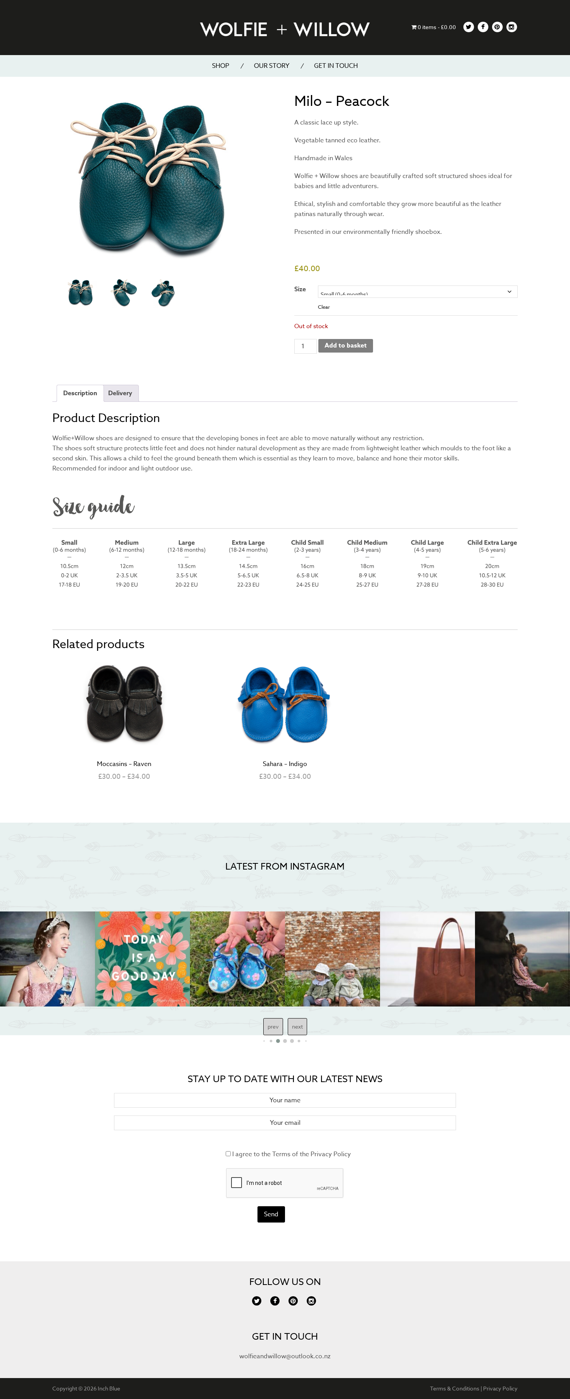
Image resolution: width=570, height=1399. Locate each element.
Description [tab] (80, 393)
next (297, 1026)
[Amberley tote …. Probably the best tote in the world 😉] (397, 958)
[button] (263, 1040)
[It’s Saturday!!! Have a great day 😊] (112, 958)
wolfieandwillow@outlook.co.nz (285, 1356)
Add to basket (346, 345)
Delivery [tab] (120, 393)
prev (273, 1026)
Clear (324, 306)
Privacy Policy (331, 1154)
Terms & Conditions (454, 1388)
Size (300, 289)
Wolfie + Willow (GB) (285, 29)
